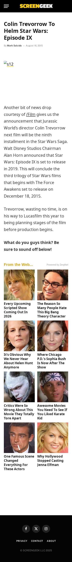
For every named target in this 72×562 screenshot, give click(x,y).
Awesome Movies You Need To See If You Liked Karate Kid (52, 411)
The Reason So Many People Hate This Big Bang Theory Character (52, 309)
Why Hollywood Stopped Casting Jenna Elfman (50, 460)
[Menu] (6, 6)
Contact (37, 541)
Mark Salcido (14, 45)
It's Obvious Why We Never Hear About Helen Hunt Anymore (18, 360)
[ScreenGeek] (36, 6)
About (51, 541)
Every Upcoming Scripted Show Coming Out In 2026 (17, 309)
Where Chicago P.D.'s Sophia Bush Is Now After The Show (51, 360)
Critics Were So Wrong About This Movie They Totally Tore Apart (19, 411)
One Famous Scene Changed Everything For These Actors (19, 462)
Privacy (21, 541)
